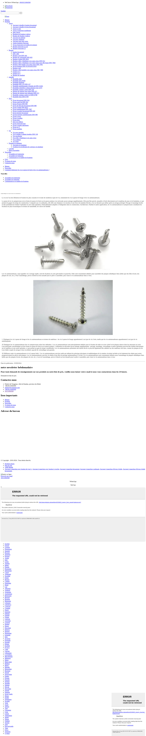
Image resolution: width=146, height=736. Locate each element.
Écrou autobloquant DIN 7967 (22, 109)
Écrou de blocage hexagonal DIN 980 (25, 106)
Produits (7, 21)
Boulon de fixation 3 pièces (21, 36)
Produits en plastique (15, 143)
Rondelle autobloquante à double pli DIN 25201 (28, 86)
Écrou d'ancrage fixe (19, 123)
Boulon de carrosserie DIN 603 (22, 57)
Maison (7, 20)
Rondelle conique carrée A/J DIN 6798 (25, 95)
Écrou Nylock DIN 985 (20, 104)
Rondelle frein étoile (19, 80)
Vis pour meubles (18, 132)
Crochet (11, 148)
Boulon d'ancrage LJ (19, 48)
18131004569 (9, 391)
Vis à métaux (17, 140)
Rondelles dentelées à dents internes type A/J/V (27, 88)
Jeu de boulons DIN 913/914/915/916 (24, 66)
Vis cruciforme (17, 136)
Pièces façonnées (14, 150)
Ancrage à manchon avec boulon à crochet (45, 469)
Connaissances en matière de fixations (20, 157)
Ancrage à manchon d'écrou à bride (111, 469)
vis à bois (16, 141)
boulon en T (16, 72)
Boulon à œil (17, 68)
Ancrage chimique (18, 39)
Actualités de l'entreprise (16, 154)
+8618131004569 (24, 2)
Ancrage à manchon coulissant (89, 469)
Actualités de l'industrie (16, 156)
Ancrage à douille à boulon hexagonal (25, 25)
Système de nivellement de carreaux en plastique (28, 147)
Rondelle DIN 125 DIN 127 (21, 84)
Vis (10, 131)
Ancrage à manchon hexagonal (69, 469)
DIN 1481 (16, 54)
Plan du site (8, 465)
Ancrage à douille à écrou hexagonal (24, 27)
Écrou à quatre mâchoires (21, 125)
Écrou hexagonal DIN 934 (21, 100)
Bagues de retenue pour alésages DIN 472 (26, 93)
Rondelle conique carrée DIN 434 (23, 89)
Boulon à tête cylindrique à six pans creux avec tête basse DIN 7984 (34, 63)
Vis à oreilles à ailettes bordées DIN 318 (25, 134)
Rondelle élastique (18, 82)
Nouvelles (8, 152)
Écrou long (16, 120)
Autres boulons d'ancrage (21, 43)
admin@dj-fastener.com (12, 387)
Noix (10, 98)
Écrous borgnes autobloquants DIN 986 (25, 114)
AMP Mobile (9, 467)
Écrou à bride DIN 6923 (20, 107)
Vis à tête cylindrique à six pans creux (24, 138)
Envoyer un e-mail (6, 476)
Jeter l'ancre (16, 32)
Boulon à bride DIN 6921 (21, 59)
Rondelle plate (17, 79)
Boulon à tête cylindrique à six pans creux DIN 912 (29, 61)
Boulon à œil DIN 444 (20, 55)
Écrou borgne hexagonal (20, 113)
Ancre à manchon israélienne (22, 30)
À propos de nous (10, 161)
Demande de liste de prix (8, 376)
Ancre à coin (17, 29)
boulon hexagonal (18, 52)
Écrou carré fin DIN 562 (20, 102)
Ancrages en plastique (20, 145)
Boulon (11, 50)
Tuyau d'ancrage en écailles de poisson (25, 45)
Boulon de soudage (19, 75)
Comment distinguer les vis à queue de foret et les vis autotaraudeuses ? (27, 170)
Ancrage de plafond (19, 38)
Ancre (11, 23)
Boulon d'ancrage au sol (20, 47)
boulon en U (17, 73)
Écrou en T (16, 127)
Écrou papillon (17, 129)
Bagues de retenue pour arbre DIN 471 (25, 91)
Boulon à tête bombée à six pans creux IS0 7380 (28, 70)
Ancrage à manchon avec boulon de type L (18, 469)
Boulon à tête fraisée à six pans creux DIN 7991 (28, 64)
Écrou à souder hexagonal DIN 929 (24, 111)
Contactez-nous (10, 163)
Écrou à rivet (17, 116)
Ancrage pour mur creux (20, 41)
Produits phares (9, 464)
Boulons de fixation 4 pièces (21, 34)
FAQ (6, 159)
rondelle (11, 77)
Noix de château (18, 122)
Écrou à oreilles (17, 118)
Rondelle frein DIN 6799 (21, 97)
